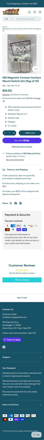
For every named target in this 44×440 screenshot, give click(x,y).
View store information (15, 160)
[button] (34, 12)
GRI (3, 86)
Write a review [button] (22, 280)
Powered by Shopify (31, 431)
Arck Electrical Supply (15, 431)
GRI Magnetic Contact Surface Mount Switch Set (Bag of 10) (21, 30)
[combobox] (22, 19)
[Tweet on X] (10, 203)
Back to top (22, 298)
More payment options (22, 146)
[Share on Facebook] (15, 203)
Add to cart (30, 133)
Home (4, 27)
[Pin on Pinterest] (20, 203)
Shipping (5, 95)
